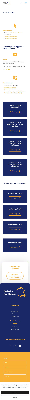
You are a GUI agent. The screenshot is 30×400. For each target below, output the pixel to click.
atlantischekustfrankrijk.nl (11, 36)
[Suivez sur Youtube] (20, 346)
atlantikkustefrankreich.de (17, 32)
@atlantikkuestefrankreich (10, 87)
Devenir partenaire (14, 276)
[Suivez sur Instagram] (15, 346)
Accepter (15, 393)
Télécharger (14, 112)
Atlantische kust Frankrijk (16, 93)
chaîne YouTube (7, 69)
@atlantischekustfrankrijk (10, 89)
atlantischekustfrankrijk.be (11, 38)
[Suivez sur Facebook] (10, 346)
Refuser (15, 397)
